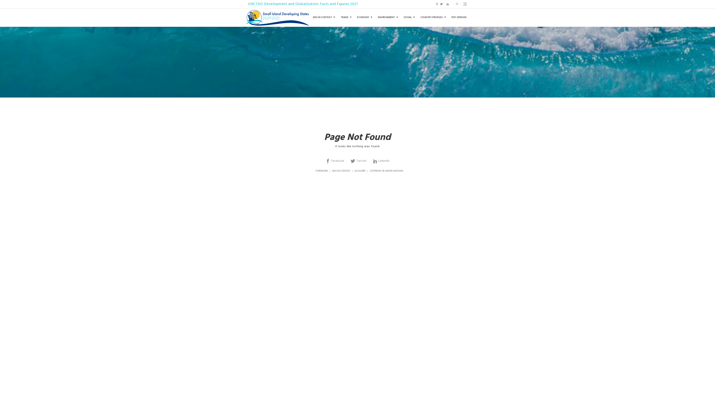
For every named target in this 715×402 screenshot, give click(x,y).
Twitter (441, 4)
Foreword (322, 171)
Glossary (360, 171)
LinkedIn (448, 4)
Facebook (437, 4)
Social (408, 17)
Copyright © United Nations (386, 171)
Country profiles (431, 17)
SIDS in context (322, 17)
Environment (386, 17)
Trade (344, 17)
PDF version (459, 17)
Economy (363, 17)
